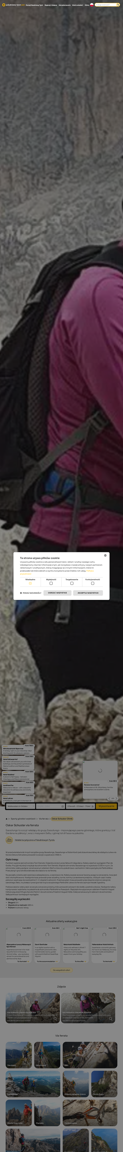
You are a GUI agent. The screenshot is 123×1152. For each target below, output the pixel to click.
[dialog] (61, 576)
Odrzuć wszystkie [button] (57, 593)
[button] (30, 593)
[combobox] (105, 555)
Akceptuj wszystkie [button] (88, 593)
